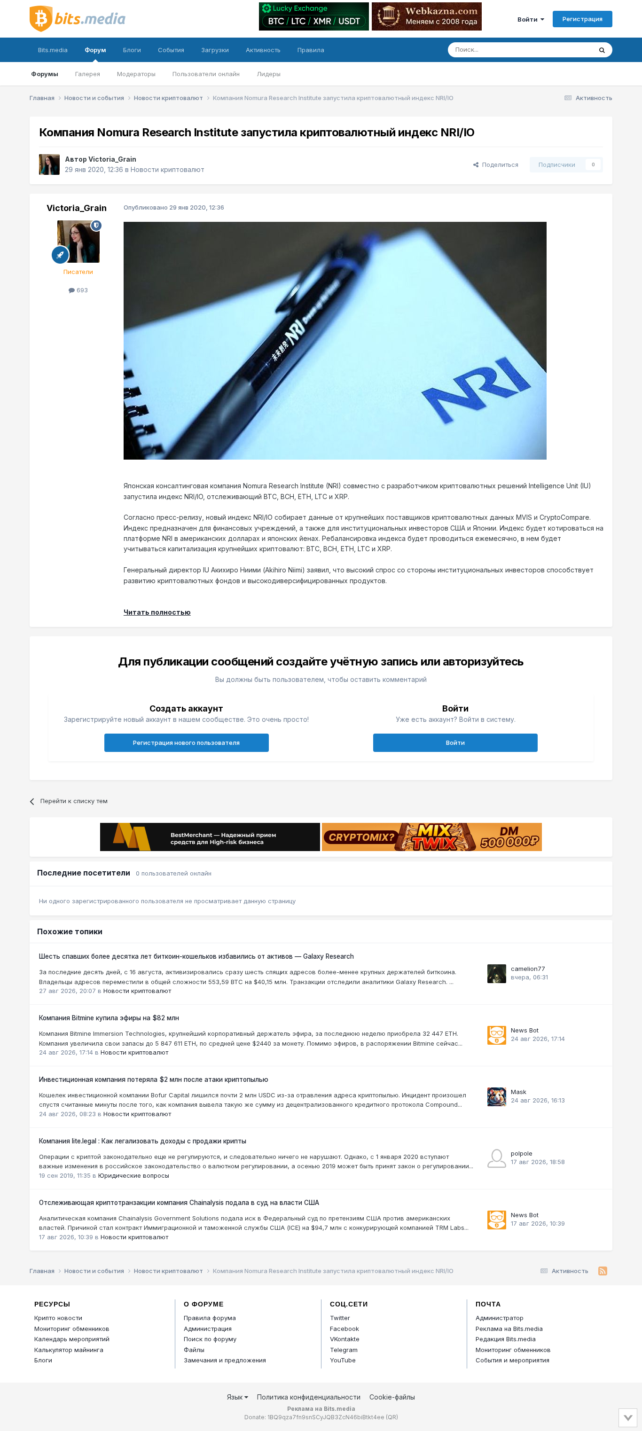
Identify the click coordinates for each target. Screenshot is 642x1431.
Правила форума (210, 1318)
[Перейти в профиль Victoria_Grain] (49, 164)
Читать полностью (157, 612)
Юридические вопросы (133, 1175)
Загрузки (215, 50)
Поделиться (498, 164)
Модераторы (136, 74)
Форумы (44, 74)
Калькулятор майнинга (68, 1349)
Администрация (208, 1328)
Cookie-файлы (392, 1397)
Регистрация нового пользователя (186, 742)
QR (392, 1417)
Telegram (344, 1349)
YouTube (343, 1360)
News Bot (525, 1030)
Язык (235, 1397)
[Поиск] (602, 49)
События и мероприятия (512, 1360)
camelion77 (528, 968)
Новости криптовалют (167, 169)
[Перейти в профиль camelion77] (496, 973)
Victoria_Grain (112, 159)
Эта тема (566, 49)
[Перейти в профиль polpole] (496, 1158)
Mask (518, 1091)
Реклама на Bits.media (509, 1328)
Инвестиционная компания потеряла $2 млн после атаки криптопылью (153, 1079)
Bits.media (53, 50)
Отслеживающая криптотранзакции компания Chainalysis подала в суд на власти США (179, 1202)
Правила (311, 50)
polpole (521, 1153)
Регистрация (583, 19)
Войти (528, 19)
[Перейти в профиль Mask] (496, 1096)
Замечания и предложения (225, 1360)
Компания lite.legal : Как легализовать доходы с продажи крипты (142, 1141)
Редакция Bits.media (506, 1339)
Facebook (344, 1328)
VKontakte (345, 1339)
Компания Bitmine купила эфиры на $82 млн (109, 1018)
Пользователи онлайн (206, 74)
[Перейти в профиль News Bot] (496, 1035)
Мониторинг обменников (72, 1328)
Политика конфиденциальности (308, 1397)
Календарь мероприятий (72, 1339)
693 (81, 290)
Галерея (87, 74)
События (171, 50)
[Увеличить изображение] (335, 340)
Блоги (132, 50)
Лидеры (269, 74)
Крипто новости (58, 1318)
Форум (95, 50)
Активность (263, 50)
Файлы (194, 1349)
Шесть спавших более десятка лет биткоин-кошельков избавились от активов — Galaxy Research (196, 956)
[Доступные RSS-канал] (602, 1271)
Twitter (340, 1318)
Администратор (500, 1318)
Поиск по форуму (210, 1339)
